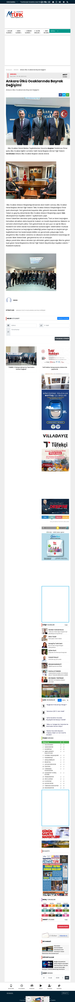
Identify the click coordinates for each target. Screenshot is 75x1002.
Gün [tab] (59, 700)
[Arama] (45, 1)
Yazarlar (49, 988)
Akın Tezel (52, 637)
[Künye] (63, 1)
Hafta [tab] (63, 700)
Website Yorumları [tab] (63, 318)
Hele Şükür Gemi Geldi (55, 639)
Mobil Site (11, 988)
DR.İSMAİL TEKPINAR (56, 678)
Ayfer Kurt (52, 650)
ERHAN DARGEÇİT (55, 664)
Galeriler (31, 988)
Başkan (51, 148)
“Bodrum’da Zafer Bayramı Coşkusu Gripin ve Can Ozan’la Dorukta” (54, 733)
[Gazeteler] (60, 1)
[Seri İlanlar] (56, 1)
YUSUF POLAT (53, 657)
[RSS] (67, 1)
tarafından (10, 154)
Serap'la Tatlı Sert (55, 644)
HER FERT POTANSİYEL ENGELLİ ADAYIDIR (56, 681)
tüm (63, 213)
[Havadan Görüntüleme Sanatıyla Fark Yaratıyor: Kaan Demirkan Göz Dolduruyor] (47, 948)
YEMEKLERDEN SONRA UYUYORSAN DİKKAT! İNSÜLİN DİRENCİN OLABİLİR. (58, 674)
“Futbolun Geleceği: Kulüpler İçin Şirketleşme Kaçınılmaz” (57, 632)
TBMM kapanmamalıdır (55, 666)
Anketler (59, 988)
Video (41, 988)
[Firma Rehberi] (53, 1)
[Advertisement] (35, 23)
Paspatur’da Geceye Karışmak (57, 652)
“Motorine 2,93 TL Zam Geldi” (53, 712)
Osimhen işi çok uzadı (54, 659)
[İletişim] (49, 1)
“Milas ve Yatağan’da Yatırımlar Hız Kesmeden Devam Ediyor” (55, 725)
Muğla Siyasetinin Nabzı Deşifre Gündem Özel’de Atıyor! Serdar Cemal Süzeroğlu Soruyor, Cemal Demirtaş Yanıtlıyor (55, 965)
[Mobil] (41, 1)
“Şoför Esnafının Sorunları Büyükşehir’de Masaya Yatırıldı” (54, 719)
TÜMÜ (66, 625)
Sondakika (21, 988)
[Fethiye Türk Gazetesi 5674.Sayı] (55, 875)
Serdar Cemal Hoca (56, 630)
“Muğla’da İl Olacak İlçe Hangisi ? (55, 706)
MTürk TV (65, 993)
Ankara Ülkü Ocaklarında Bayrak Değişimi (30, 310)
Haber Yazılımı (51, 1000)
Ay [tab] (67, 700)
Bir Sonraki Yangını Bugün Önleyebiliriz (55, 646)
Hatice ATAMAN (54, 671)
